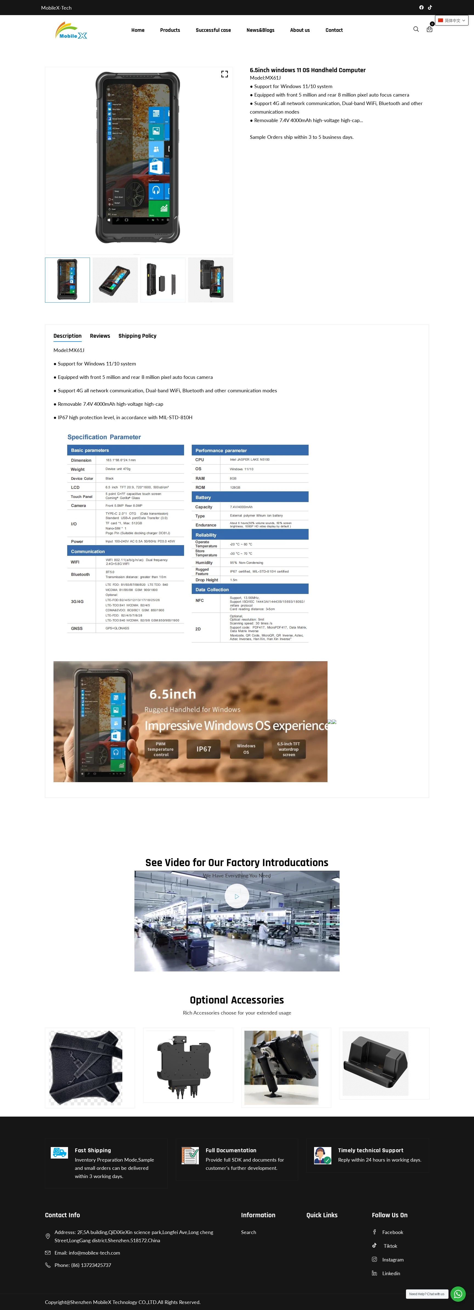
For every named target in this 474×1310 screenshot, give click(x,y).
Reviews (100, 336)
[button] (451, 20)
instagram (393, 1260)
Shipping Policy (137, 336)
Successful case (213, 30)
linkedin (391, 1273)
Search (248, 1232)
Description (67, 336)
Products (170, 30)
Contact (334, 30)
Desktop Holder (266, 1104)
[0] (429, 30)
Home (138, 30)
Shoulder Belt (67, 1098)
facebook (392, 1232)
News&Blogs (261, 30)
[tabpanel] (67, 280)
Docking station (364, 1095)
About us (300, 30)
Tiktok (390, 1246)
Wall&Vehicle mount (172, 1098)
